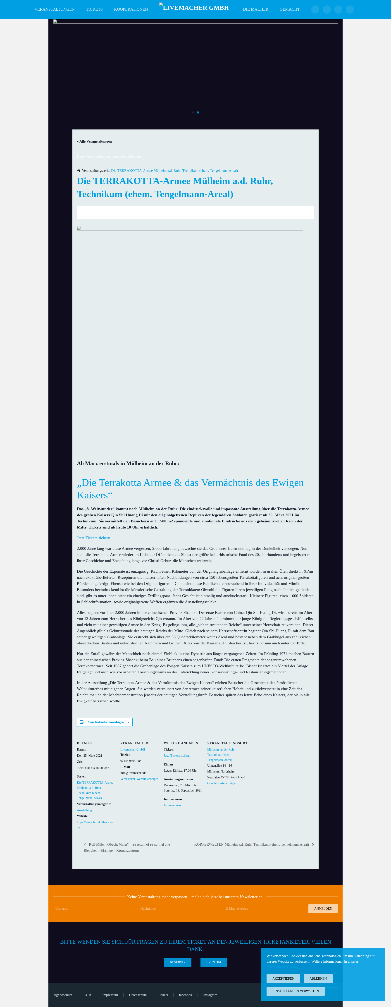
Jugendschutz (62, 995)
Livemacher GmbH (132, 749)
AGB (87, 995)
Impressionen (172, 805)
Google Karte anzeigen (221, 783)
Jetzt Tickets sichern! (94, 538)
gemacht (290, 9)
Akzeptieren (283, 978)
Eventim (213, 962)
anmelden (323, 908)
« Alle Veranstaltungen (94, 141)
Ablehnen (318, 978)
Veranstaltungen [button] (54, 9)
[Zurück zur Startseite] (195, 9)
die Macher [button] (255, 9)
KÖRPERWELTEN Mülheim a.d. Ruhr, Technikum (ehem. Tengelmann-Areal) (252, 844)
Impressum (110, 995)
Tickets (94, 9)
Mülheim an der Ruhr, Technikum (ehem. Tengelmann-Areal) (221, 755)
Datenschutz (138, 995)
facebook (185, 995)
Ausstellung (84, 810)
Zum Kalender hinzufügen (105, 722)
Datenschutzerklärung (282, 967)
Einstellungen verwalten (295, 991)
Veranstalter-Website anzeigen (139, 779)
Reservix (178, 962)
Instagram (210, 995)
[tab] (193, 112)
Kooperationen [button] (131, 9)
